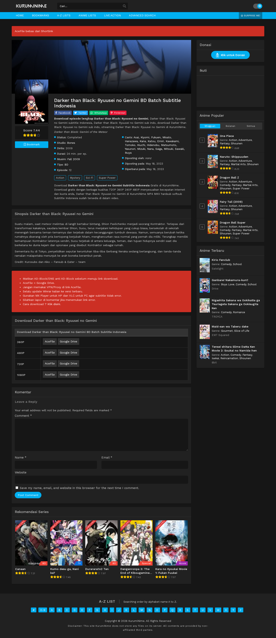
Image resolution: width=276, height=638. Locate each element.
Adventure (245, 140)
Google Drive (68, 341)
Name (20, 457)
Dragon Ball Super (232, 222)
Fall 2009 (73, 159)
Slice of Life (241, 330)
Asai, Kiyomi (141, 137)
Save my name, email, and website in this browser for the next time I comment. (79, 488)
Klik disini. (54, 304)
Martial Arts (238, 164)
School (237, 264)
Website (20, 472)
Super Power (107, 177)
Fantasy (225, 143)
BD (66, 164)
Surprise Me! (251, 15)
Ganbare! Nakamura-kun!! (230, 280)
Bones (71, 142)
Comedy (225, 185)
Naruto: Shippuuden (234, 156)
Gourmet (227, 330)
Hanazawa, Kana (135, 141)
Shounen (236, 143)
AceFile (50, 341)
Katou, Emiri (156, 141)
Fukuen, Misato (161, 137)
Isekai (215, 358)
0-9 (42, 610)
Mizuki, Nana (145, 148)
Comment (23, 416)
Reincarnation (229, 358)
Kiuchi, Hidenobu (148, 145)
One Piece (227, 135)
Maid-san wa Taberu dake (230, 326)
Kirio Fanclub (221, 259)
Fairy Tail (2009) (231, 201)
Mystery (75, 177)
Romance (239, 312)
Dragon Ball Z (229, 177)
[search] (124, 6)
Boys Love (227, 284)
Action (60, 177)
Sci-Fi (89, 177)
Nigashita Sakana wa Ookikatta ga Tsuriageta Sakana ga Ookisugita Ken (236, 304)
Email (106, 457)
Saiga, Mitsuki (164, 148)
